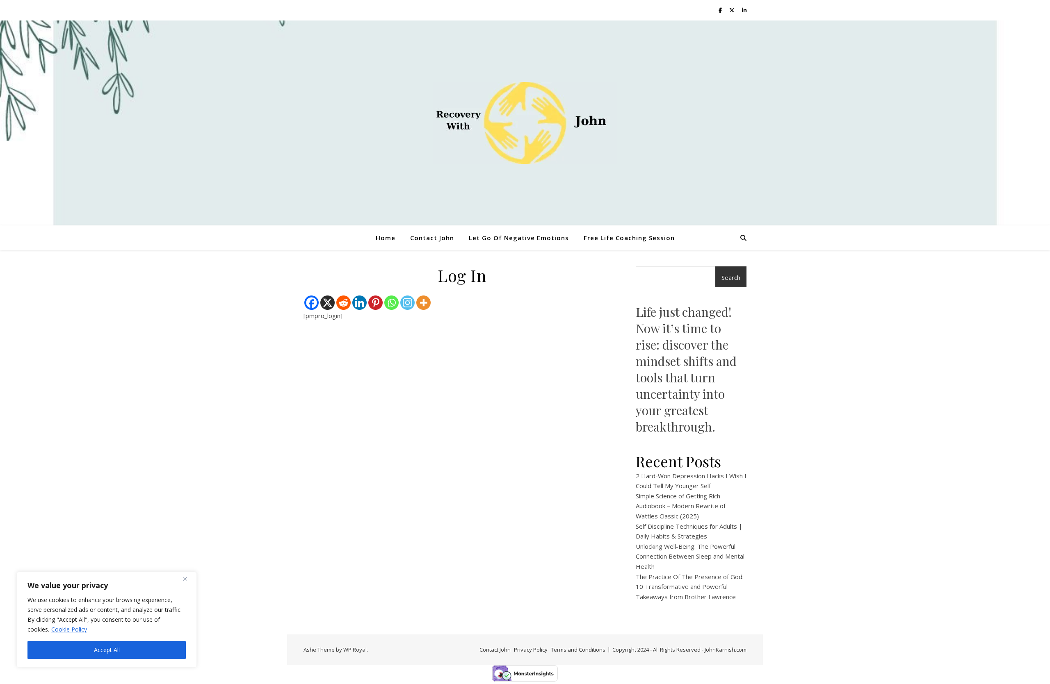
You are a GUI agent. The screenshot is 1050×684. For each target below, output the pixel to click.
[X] (327, 302)
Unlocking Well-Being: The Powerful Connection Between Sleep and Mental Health (690, 556)
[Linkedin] (359, 302)
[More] (423, 302)
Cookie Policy (69, 629)
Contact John (432, 238)
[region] (106, 620)
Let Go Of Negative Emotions (519, 238)
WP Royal (355, 649)
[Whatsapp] (391, 302)
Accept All (107, 650)
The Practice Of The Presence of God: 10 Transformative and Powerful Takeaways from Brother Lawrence (690, 587)
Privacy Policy (531, 649)
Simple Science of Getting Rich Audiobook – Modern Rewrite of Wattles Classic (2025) (681, 506)
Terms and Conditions (578, 649)
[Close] (188, 579)
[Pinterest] (375, 302)
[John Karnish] (525, 123)
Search (730, 277)
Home (385, 238)
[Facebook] (311, 302)
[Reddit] (343, 302)
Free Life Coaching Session (629, 238)
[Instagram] (407, 302)
